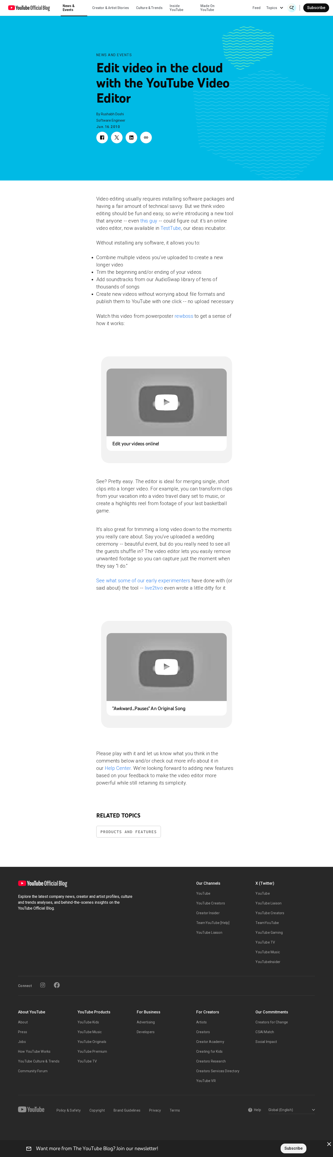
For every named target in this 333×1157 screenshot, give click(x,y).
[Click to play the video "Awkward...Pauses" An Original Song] (167, 667)
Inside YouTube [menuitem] (176, 8)
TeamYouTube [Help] (213, 923)
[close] (329, 1144)
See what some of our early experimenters (143, 581)
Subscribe (316, 7)
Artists (201, 1022)
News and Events (114, 55)
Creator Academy (210, 1042)
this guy (148, 221)
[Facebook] (57, 985)
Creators (203, 1032)
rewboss (184, 316)
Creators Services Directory (217, 1071)
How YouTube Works (34, 1051)
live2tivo (154, 588)
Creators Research (211, 1061)
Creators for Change (271, 1022)
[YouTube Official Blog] (29, 7)
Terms (175, 1110)
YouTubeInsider (267, 962)
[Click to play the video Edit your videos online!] (167, 402)
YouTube (203, 893)
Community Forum (33, 1071)
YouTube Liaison (209, 932)
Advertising (146, 1022)
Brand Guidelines (127, 1110)
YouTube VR (206, 1081)
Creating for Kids (209, 1051)
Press (22, 1032)
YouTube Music (267, 952)
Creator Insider (208, 913)
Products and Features (128, 831)
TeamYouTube (267, 923)
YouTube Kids (88, 1022)
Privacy (155, 1110)
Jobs (22, 1042)
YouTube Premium (92, 1051)
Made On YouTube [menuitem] (207, 8)
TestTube (170, 228)
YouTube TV (265, 942)
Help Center (118, 768)
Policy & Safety (69, 1110)
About (23, 1022)
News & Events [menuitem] (69, 8)
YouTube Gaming (269, 932)
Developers (146, 1032)
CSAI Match (264, 1032)
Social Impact (266, 1042)
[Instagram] (43, 985)
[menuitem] (257, 8)
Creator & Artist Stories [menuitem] (110, 8)
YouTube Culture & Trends (38, 1061)
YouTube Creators (210, 903)
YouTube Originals (92, 1042)
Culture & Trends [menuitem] (149, 8)
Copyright (97, 1110)
